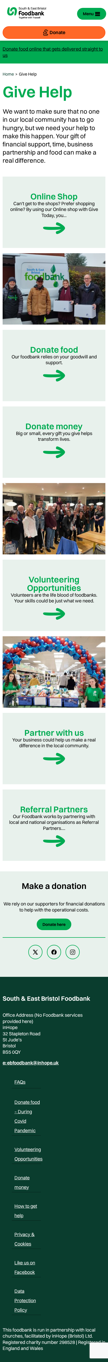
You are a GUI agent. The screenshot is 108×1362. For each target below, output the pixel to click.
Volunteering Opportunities (28, 1150)
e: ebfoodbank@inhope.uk (31, 1063)
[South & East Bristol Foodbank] (27, 21)
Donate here (54, 924)
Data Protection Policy (25, 1292)
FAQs (19, 1082)
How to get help (25, 1207)
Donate (57, 32)
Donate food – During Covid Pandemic (27, 1103)
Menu (88, 13)
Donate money (22, 1179)
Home (8, 74)
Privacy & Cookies (24, 1235)
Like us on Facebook (24, 1264)
